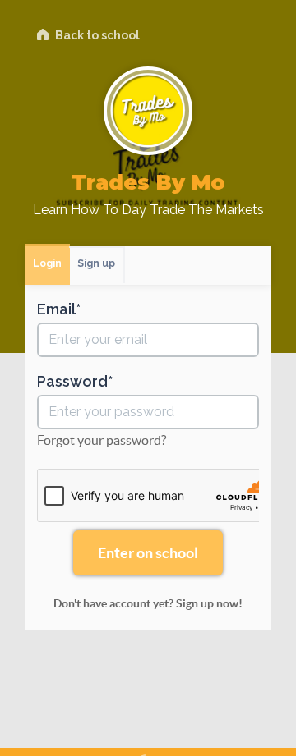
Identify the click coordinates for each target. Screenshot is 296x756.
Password (72, 381)
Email (56, 309)
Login (47, 263)
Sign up (96, 263)
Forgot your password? (101, 440)
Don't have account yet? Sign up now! (148, 603)
